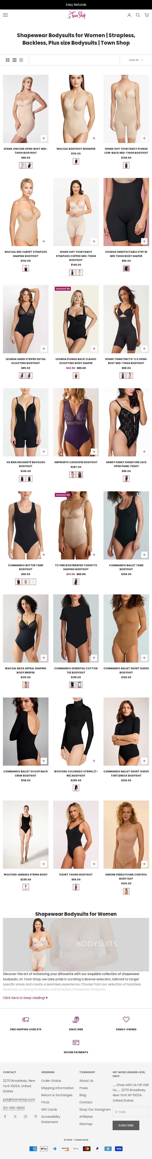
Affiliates (86, 1116)
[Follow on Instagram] (26, 1117)
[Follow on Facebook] (5, 1117)
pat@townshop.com (19, 1099)
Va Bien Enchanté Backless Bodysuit (26, 464)
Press (83, 1088)
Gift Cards (49, 1109)
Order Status (51, 1080)
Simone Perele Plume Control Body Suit (126, 876)
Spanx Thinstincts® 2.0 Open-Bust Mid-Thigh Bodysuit (126, 361)
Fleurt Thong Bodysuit (76, 874)
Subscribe (126, 1125)
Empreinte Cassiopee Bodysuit (76, 462)
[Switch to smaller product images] (14, 60)
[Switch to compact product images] (21, 60)
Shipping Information (57, 1088)
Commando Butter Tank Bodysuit (25, 567)
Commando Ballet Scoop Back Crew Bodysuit (25, 773)
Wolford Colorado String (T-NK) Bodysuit (76, 773)
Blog (82, 1095)
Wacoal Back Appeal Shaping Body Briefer (25, 670)
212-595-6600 (14, 1108)
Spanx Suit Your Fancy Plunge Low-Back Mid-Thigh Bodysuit (126, 150)
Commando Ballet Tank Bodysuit (126, 567)
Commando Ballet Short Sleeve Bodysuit (126, 670)
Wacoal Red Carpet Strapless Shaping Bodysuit (26, 254)
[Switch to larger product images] (8, 60)
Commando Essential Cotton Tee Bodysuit (76, 670)
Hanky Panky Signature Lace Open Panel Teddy (126, 464)
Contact (85, 1102)
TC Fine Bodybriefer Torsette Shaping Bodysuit (76, 567)
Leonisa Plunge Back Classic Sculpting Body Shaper (76, 361)
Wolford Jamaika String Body (26, 874)
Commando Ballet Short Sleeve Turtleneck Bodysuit (126, 773)
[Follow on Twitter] (15, 1117)
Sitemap (85, 1124)
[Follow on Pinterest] (36, 1117)
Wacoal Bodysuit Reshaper (76, 148)
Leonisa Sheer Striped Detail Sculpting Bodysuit (26, 361)
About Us (86, 1080)
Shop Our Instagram (95, 1109)
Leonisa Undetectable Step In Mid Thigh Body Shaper (126, 254)
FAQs (45, 1102)
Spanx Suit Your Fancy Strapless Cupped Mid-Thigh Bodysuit (76, 256)
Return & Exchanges (56, 1095)
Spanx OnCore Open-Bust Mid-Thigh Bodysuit (26, 150)
